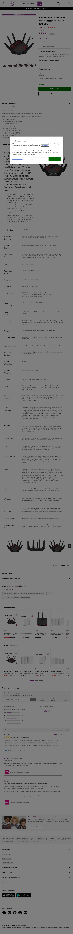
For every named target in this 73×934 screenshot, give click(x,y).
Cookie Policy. (45, 145)
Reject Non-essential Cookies (38, 159)
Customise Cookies (17, 159)
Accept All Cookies (54, 159)
